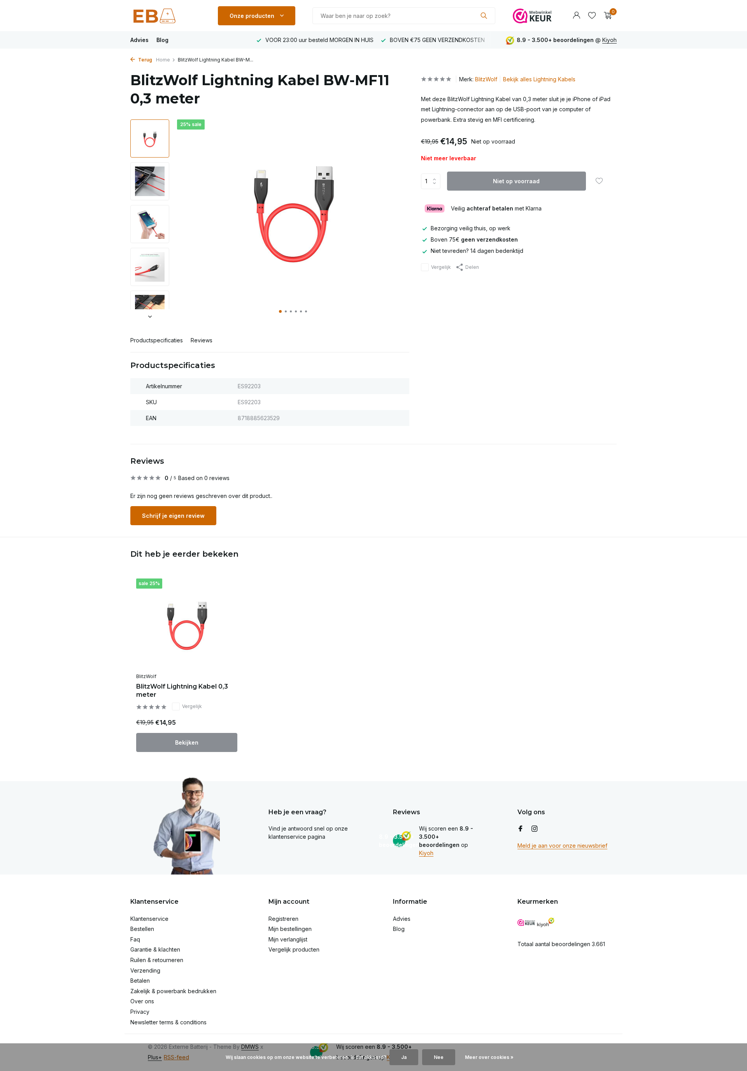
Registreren (283, 918)
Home (163, 60)
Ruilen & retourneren (156, 960)
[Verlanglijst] (592, 15)
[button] (280, 311)
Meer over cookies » (489, 1057)
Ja (404, 1057)
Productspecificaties (156, 340)
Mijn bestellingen (290, 929)
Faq (135, 939)
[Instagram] (534, 829)
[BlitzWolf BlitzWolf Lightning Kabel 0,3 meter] (186, 623)
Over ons (142, 1001)
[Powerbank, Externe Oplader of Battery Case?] (165, 15)
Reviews (201, 340)
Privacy (139, 1011)
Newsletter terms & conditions (168, 1022)
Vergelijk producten (293, 949)
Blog (162, 40)
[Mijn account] (576, 15)
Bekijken (186, 742)
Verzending (145, 970)
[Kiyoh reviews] (545, 922)
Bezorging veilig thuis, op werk (470, 228)
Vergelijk (441, 267)
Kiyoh (609, 40)
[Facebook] (520, 829)
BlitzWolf (486, 79)
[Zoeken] (483, 15)
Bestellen (142, 929)
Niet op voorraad (516, 181)
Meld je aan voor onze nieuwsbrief (562, 845)
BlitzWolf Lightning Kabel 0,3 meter (182, 690)
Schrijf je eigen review (173, 515)
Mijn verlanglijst (287, 939)
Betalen (140, 980)
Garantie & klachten (155, 949)
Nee (439, 1057)
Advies (139, 40)
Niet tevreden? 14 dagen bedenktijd (477, 251)
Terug (144, 60)
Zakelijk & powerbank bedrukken (173, 991)
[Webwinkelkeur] (532, 15)
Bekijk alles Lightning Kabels (539, 79)
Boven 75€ (474, 240)
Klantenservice (149, 918)
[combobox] (403, 15)
